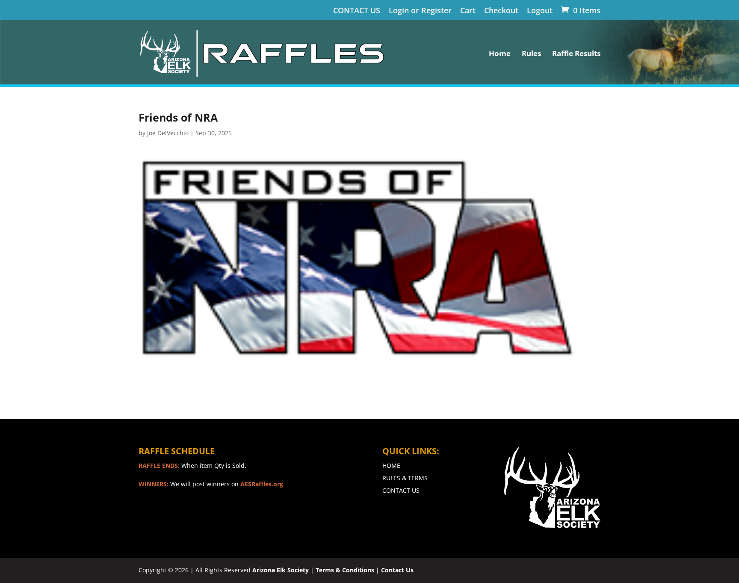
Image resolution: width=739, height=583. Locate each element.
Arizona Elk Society (280, 570)
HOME (391, 465)
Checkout (501, 10)
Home (500, 54)
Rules (531, 54)
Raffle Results (576, 54)
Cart (468, 10)
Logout (540, 10)
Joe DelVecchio (168, 133)
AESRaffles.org (261, 484)
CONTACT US (356, 10)
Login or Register (420, 10)
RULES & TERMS (405, 478)
